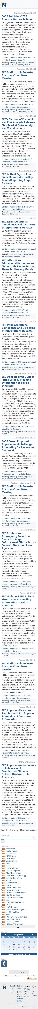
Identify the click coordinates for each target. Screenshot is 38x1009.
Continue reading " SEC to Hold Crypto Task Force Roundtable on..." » (18, 208)
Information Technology (16, 875)
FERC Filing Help (13, 870)
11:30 (31, 112)
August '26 (19, 934)
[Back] (5, 934)
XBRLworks (20, 998)
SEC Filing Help (12, 912)
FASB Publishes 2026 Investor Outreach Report (18, 18)
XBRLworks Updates (14, 897)
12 (14, 944)
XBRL (7, 825)
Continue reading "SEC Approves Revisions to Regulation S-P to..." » (16, 751)
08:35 (17, 526)
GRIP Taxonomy (13, 919)
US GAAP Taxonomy (17, 65)
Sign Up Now (19, 972)
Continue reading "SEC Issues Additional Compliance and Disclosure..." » (19, 250)
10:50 (23, 256)
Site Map (25, 994)
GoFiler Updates (13, 895)
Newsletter (34, 995)
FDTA (8, 885)
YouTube (34, 992)
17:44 (13, 825)
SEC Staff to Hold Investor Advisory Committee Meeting (18, 75)
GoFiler (19, 988)
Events (21, 110)
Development (11, 861)
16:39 (17, 703)
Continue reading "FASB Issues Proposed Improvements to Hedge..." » (18, 472)
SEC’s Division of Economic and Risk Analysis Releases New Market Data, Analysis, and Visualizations (19, 124)
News (25, 991)
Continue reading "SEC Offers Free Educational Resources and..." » (16, 311)
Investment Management (17, 909)
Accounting (23, 477)
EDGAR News (11, 907)
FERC (8, 865)
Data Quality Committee (16, 917)
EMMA (12, 992)
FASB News (23, 63)
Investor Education (8, 256)
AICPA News (11, 851)
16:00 (17, 166)
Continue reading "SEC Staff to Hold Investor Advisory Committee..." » (17, 519)
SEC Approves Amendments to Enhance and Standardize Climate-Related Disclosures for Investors (19, 771)
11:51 (6, 656)
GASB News (11, 856)
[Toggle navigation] (34, 4)
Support (26, 996)
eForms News (12, 868)
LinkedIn (34, 990)
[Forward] (33, 934)
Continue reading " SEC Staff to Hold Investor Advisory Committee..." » (17, 105)
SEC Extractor (19, 995)
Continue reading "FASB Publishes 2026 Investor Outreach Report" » (18, 58)
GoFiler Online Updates (16, 892)
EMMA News (11, 883)
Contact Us (17, 1007)
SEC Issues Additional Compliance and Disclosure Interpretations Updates (19, 224)
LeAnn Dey (13, 63)
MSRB (8, 880)
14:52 (6, 434)
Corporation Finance (26, 254)
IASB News (10, 858)
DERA (21, 164)
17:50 (24, 479)
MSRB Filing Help (13, 887)
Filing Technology (13, 873)
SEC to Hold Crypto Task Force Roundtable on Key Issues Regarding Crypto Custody (17, 178)
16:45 (28, 65)
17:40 (6, 757)
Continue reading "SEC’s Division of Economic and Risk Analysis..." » (17, 160)
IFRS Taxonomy (12, 921)
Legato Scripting (19, 1000)
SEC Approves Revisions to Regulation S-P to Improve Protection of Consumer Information (18, 715)
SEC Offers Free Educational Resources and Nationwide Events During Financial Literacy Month (18, 265)
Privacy (19, 1004)
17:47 (6, 589)
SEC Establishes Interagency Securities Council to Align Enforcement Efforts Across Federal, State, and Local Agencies (19, 541)
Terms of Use (12, 1004)
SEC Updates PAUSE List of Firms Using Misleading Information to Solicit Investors (18, 381)
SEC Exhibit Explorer (19, 991)
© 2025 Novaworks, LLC (29, 1004)
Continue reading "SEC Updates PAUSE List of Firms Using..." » (18, 427)
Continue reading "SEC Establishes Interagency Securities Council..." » (16, 582)
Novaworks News (13, 890)
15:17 (23, 369)
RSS (33, 993)
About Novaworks (27, 988)
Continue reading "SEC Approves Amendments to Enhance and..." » (16, 819)
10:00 (17, 214)
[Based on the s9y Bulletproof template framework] (32, 978)
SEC (11, 112)
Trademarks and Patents (28, 1007)
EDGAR (12, 990)
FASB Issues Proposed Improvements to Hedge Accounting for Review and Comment (18, 446)
